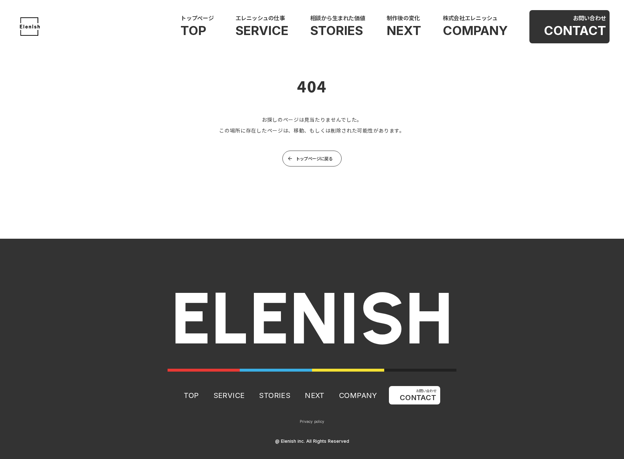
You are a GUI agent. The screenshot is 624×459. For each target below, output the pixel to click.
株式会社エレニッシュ (470, 18)
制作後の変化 (403, 18)
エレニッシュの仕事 (260, 18)
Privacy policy (312, 421)
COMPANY (475, 30)
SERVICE (262, 30)
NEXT (404, 30)
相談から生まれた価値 (337, 18)
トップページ (197, 18)
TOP (193, 30)
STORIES (336, 30)
